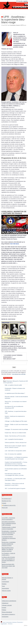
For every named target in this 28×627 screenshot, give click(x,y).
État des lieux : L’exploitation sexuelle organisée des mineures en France (9, 544)
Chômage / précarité (7, 605)
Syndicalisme (5, 616)
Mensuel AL (16, 381)
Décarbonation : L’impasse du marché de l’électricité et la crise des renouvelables (9, 533)
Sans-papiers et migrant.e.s (8, 614)
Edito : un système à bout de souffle (13, 385)
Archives (10, 623)
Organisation (4, 623)
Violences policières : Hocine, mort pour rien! (16, 442)
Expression (9, 381)
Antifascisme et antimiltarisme (9, 600)
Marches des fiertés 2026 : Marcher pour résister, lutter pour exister (8, 566)
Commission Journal (15, 25)
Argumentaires (5, 588)
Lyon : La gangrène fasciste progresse (14, 439)
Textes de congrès (6, 590)
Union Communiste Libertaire (9, 622)
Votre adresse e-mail (9, 358)
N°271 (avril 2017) (8, 382)
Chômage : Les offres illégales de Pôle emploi (16, 421)
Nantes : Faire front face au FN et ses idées (15, 436)
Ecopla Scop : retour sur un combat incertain (15, 432)
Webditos (4, 583)
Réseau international (7, 612)
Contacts (4, 503)
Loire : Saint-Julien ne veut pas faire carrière (15, 450)
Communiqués (5, 581)
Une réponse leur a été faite (18, 374)
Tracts (3, 586)
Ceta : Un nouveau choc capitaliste (13, 454)
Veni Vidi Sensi (14, 243)
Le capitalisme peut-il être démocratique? (15, 393)
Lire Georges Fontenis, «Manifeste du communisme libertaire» (9, 538)
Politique (4, 609)
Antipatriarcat (5, 603)
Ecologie (4, 607)
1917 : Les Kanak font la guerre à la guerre (15, 488)
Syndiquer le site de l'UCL (9, 505)
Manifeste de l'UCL (6, 500)
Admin (25, 625)
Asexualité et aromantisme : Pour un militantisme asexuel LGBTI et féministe (9, 523)
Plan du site (5, 507)
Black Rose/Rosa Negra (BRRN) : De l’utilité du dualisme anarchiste (8, 549)
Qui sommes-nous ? (6, 498)
